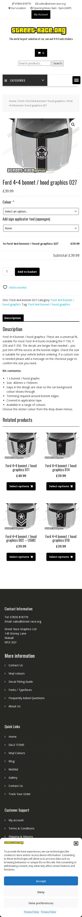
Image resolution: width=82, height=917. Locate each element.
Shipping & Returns (21, 836)
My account (16, 820)
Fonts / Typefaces (20, 690)
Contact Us (16, 665)
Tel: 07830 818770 (16, 617)
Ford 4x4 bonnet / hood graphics (45, 101)
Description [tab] (12, 318)
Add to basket (27, 271)
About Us (14, 706)
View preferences (41, 903)
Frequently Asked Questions (27, 698)
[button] (76, 843)
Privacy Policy (31, 911)
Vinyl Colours (17, 753)
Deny (41, 892)
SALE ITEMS (16, 745)
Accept (41, 881)
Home (12, 101)
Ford (21, 101)
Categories (17, 80)
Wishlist (13, 769)
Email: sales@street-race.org (23, 621)
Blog (12, 761)
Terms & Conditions (21, 828)
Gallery (13, 777)
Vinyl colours (17, 673)
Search (57, 63)
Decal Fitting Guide (21, 682)
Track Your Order (20, 794)
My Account (41, 14)
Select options (19, 486)
